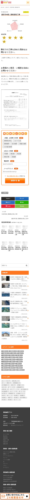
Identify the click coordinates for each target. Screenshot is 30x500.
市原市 (5, 351)
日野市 (12, 365)
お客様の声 (5, 192)
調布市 (20, 357)
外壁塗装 (6, 385)
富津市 (5, 365)
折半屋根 (23, 397)
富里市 (13, 359)
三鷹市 (5, 357)
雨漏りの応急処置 (7, 487)
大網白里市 (6, 353)
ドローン (17, 399)
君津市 (12, 355)
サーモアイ (6, 467)
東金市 (21, 353)
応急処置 (6, 391)
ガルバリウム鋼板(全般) (9, 452)
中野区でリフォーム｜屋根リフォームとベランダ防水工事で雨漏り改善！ (18, 311)
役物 (4, 397)
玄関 (16, 395)
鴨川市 (5, 367)
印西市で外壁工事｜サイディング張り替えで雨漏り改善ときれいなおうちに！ (18, 286)
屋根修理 (6, 143)
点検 (4, 399)
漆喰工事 (5, 443)
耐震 (23, 395)
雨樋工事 (5, 442)
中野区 (14, 353)
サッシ (10, 395)
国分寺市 (12, 367)
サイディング (15, 389)
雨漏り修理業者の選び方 (9, 489)
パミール (14, 391)
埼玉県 (19, 153)
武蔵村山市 (21, 369)
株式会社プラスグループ (17, 425)
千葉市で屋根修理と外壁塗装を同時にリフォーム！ (18, 318)
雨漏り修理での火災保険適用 (10, 491)
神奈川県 (6, 157)
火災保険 (25, 389)
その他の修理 (8, 146)
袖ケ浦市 (19, 355)
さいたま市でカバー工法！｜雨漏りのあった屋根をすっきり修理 (18, 326)
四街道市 (13, 351)
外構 (16, 397)
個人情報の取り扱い (13, 176)
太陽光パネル (21, 393)
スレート (5, 463)
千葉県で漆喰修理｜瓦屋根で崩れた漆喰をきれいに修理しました (18, 295)
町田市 (21, 351)
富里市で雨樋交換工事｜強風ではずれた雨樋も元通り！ (18, 278)
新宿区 (5, 363)
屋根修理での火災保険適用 (10, 481)
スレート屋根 (7, 383)
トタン (22, 391)
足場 (10, 399)
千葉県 (6, 153)
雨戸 (10, 397)
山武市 (5, 355)
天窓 (5, 393)
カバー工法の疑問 (7, 477)
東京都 (12, 153)
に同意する (16, 176)
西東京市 (5, 359)
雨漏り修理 (23, 143)
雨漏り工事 (6, 440)
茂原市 (13, 361)
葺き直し (6, 389)
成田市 (19, 363)
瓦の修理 (14, 143)
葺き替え (16, 381)
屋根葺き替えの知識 (8, 475)
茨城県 (14, 157)
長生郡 (20, 367)
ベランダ (12, 387)
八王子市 (5, 361)
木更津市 (12, 357)
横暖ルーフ (6, 454)
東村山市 (5, 369)
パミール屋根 (6, 459)
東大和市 (19, 365)
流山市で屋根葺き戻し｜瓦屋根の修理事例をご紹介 (18, 303)
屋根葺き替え (8, 140)
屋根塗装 (17, 383)
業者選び (12, 393)
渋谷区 (12, 363)
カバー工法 (17, 140)
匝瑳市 (13, 369)
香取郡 (20, 361)
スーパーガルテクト (8, 455)
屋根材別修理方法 (7, 479)
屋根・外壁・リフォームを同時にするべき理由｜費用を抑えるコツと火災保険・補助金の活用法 (14, 336)
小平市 (20, 359)
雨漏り (21, 385)
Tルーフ (5, 457)
